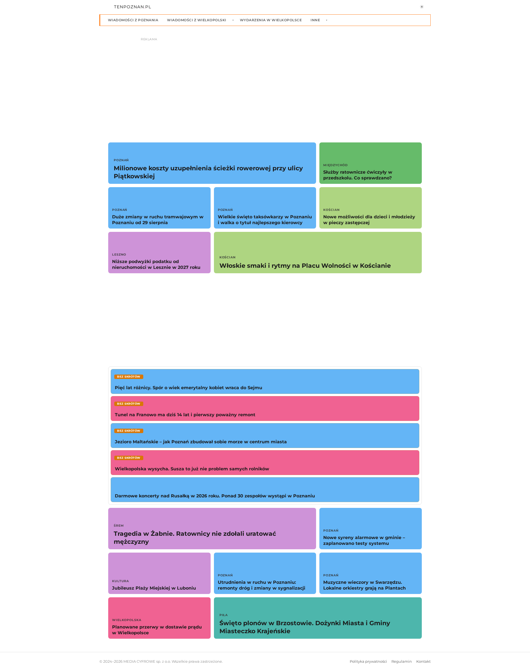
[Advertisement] (265, 319)
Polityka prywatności (368, 661)
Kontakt (423, 661)
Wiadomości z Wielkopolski (196, 20)
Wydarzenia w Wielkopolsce (271, 20)
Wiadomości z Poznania (133, 20)
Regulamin (401, 661)
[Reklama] (265, 84)
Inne (315, 20)
